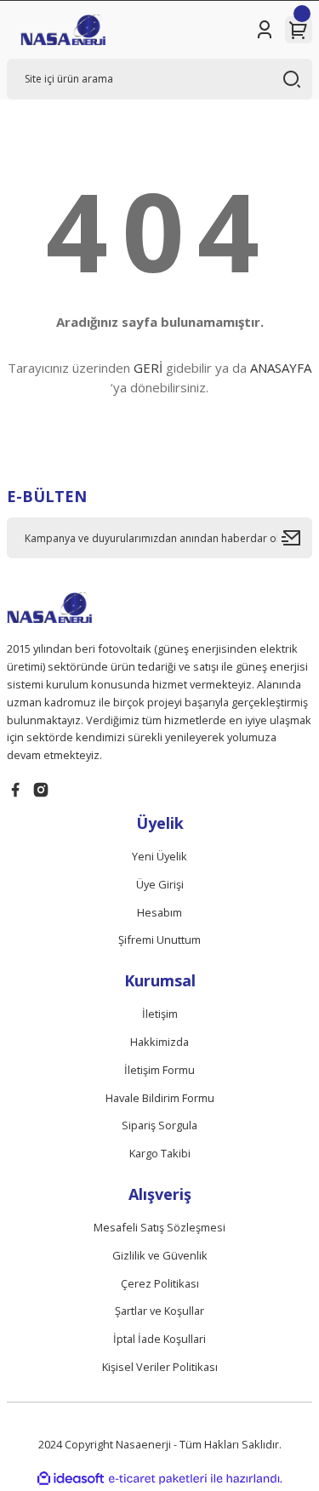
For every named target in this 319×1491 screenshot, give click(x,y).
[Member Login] (264, 29)
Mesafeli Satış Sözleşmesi (159, 1227)
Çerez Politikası (160, 1283)
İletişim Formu (159, 1069)
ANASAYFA (280, 367)
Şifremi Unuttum (159, 939)
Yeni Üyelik (159, 856)
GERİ (148, 367)
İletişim (160, 1013)
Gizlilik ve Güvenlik (160, 1255)
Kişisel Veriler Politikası (160, 1366)
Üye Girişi (160, 884)
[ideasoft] (71, 1479)
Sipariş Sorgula (159, 1125)
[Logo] (62, 29)
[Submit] (297, 537)
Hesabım (159, 912)
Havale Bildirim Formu (159, 1097)
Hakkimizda (159, 1041)
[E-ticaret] (158, 1478)
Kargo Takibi (160, 1153)
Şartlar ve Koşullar (159, 1310)
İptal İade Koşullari (159, 1338)
